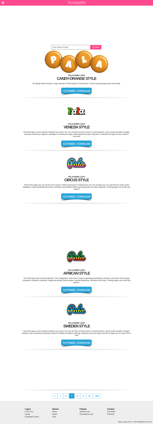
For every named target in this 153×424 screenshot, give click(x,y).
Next (97, 396)
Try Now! (95, 47)
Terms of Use (127, 422)
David (54, 414)
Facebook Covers (32, 417)
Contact (110, 409)
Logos (28, 409)
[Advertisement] (76, 25)
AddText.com (85, 412)
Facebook (111, 412)
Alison (54, 412)
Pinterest (110, 414)
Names (55, 409)
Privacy (120, 422)
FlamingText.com (86, 414)
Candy (27, 414)
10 (89, 396)
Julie (54, 417)
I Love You (29, 412)
